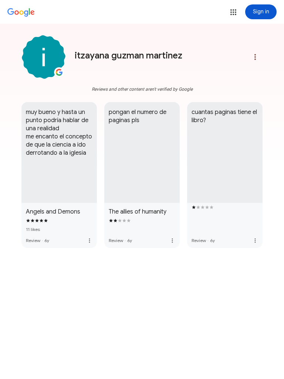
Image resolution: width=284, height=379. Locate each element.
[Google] (21, 12)
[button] (233, 12)
